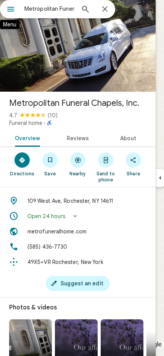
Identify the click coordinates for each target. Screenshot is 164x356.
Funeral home (25, 123)
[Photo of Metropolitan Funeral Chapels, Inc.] (78, 46)
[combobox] (49, 8)
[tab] (26, 137)
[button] (78, 216)
